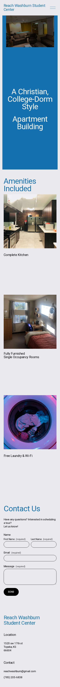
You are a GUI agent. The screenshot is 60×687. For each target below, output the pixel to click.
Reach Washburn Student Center (24, 7)
